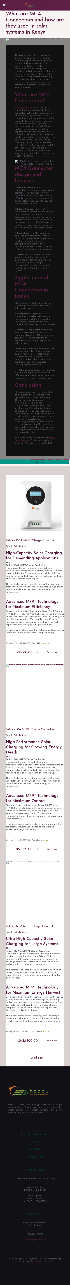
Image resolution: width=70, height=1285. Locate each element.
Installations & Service (35, 1134)
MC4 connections (23, 107)
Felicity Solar (20, 546)
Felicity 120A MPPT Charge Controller (30, 926)
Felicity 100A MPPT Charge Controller (31, 540)
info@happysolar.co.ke (35, 1239)
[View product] (60, 484)
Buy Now (52, 652)
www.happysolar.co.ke (41, 1261)
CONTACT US (35, 1156)
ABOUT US (35, 1141)
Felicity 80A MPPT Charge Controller (30, 729)
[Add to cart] (60, 479)
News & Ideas (35, 1149)
